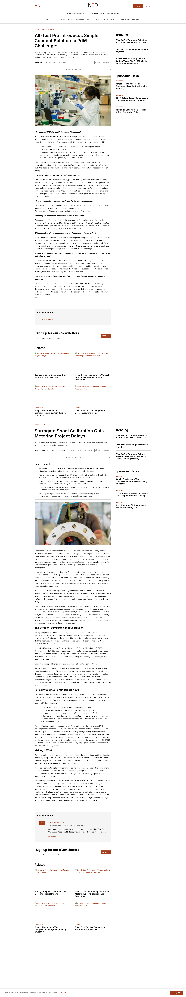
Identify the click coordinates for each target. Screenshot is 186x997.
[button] (36, 6)
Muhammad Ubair (42, 450)
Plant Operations (110, 19)
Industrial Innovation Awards (72, 19)
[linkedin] (69, 69)
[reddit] (76, 69)
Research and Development (45, 29)
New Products (51, 19)
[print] (110, 69)
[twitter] (73, 69)
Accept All (176, 993)
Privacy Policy (63, 992)
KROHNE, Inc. (64, 450)
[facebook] (66, 69)
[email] (80, 69)
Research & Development (130, 19)
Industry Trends (93, 19)
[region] (93, 993)
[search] (39, 6)
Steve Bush (39, 62)
